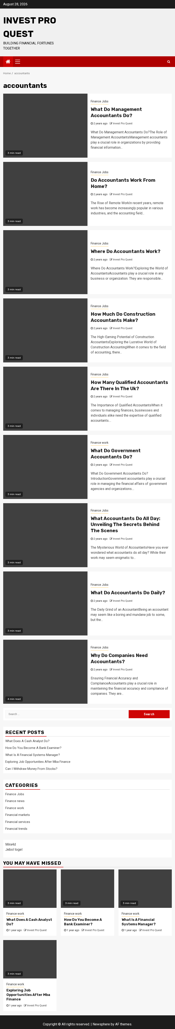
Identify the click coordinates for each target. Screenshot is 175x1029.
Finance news (15, 801)
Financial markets (17, 815)
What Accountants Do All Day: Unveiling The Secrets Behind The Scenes (125, 524)
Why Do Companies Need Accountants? (119, 658)
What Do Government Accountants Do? (116, 454)
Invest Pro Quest (123, 123)
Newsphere (101, 1024)
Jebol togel (13, 849)
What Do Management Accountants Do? (116, 112)
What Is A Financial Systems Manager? (32, 755)
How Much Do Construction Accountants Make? (123, 317)
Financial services (17, 822)
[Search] (168, 62)
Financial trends (16, 829)
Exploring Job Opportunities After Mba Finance (37, 762)
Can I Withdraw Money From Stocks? (31, 769)
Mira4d (10, 844)
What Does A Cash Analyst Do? (27, 741)
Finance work (99, 442)
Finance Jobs (99, 101)
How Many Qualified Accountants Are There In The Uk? (129, 385)
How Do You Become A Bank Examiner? (33, 748)
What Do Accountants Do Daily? (128, 593)
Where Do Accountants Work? (125, 251)
